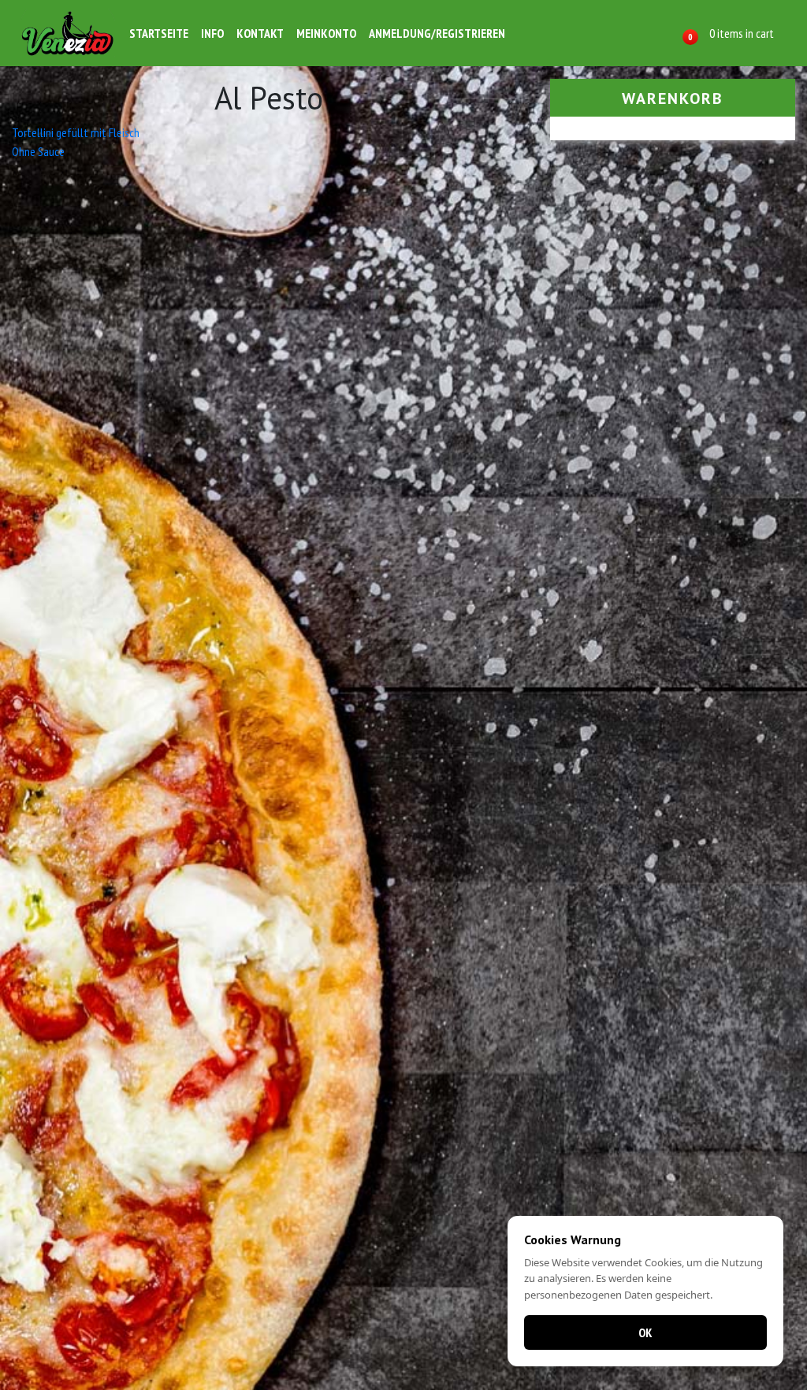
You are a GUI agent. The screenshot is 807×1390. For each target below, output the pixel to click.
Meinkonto (326, 33)
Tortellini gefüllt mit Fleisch (75, 132)
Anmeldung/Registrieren (437, 33)
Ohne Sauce (38, 151)
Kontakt (260, 33)
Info (212, 33)
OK (645, 1332)
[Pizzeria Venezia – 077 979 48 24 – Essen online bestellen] (67, 33)
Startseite (158, 33)
